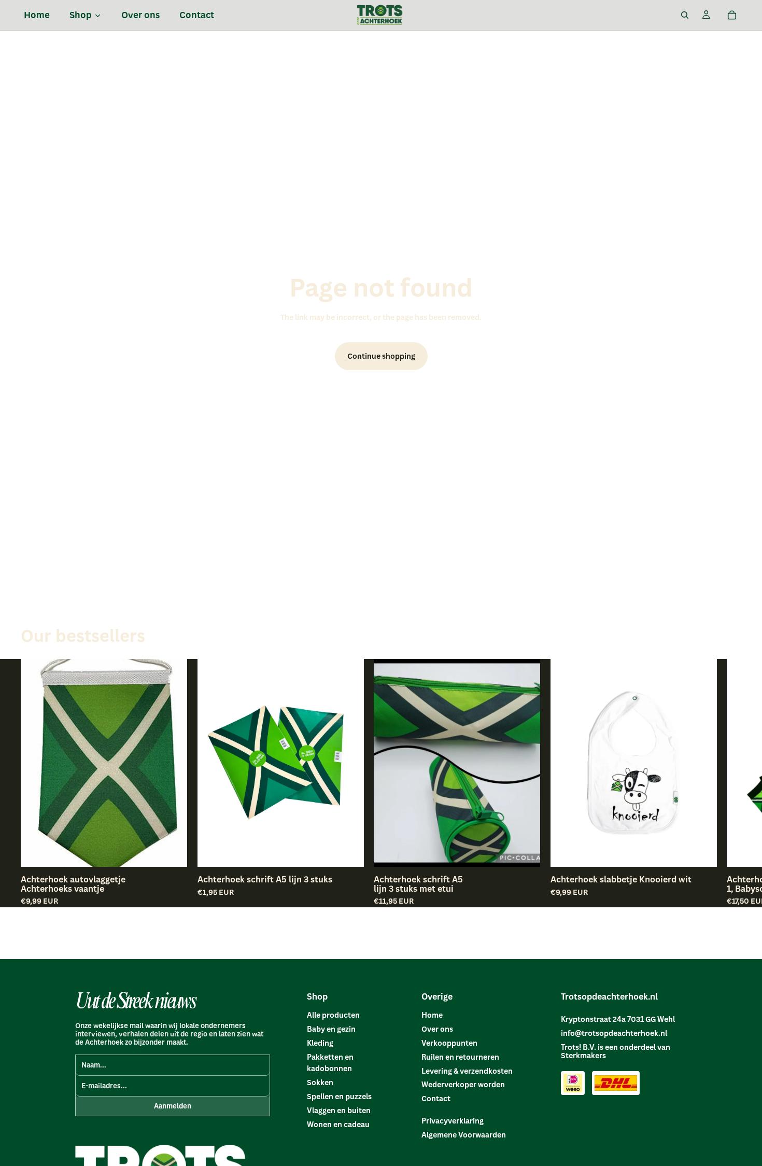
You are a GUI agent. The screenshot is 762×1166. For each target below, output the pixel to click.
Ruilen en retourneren (460, 1057)
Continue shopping (381, 356)
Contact (435, 1098)
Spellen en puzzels (339, 1096)
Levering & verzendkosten (467, 1071)
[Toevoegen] (171, 850)
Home (432, 1015)
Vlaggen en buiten (339, 1110)
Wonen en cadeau (338, 1124)
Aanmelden (172, 1106)
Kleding (320, 1043)
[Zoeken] (684, 15)
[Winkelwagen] (732, 15)
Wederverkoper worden (463, 1084)
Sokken (320, 1082)
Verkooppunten (449, 1043)
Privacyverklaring (452, 1121)
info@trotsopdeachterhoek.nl (614, 1033)
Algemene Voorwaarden (463, 1135)
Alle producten (333, 1015)
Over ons (437, 1029)
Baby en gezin (331, 1029)
